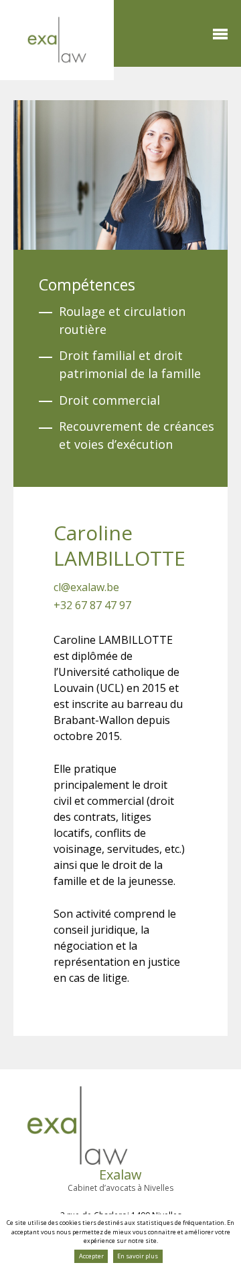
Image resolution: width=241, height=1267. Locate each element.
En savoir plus (137, 1256)
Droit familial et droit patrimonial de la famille (130, 364)
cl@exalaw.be (86, 587)
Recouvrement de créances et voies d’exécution (136, 435)
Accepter (91, 1256)
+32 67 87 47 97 (92, 605)
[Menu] (220, 34)
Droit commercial (109, 400)
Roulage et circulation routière (122, 320)
